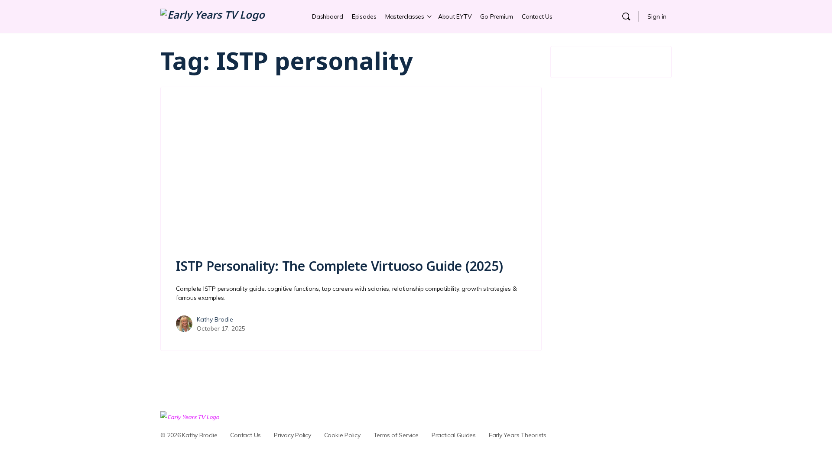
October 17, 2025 (221, 328)
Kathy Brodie (215, 319)
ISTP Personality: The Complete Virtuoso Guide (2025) (339, 266)
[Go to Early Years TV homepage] (212, 16)
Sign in (656, 16)
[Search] (626, 16)
